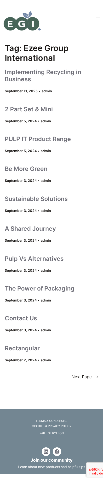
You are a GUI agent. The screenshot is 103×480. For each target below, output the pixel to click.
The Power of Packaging (39, 288)
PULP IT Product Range (38, 139)
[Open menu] (98, 18)
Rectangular (22, 348)
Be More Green (26, 168)
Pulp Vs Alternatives (34, 258)
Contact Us (21, 318)
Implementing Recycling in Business (43, 75)
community (60, 460)
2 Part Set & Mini (29, 109)
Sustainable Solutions (36, 198)
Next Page (85, 376)
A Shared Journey (30, 228)
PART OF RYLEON (52, 433)
